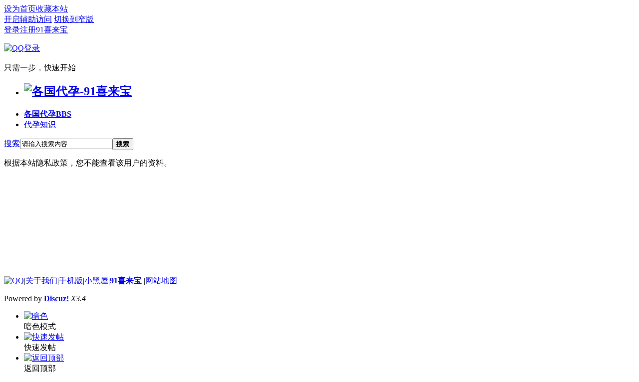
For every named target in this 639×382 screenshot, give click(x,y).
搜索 (12, 143)
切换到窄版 (74, 19)
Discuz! (56, 298)
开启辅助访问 (28, 19)
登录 (12, 29)
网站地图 (161, 280)
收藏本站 (52, 8)
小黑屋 (96, 280)
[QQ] (14, 280)
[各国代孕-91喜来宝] (78, 91)
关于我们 (41, 280)
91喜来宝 (126, 280)
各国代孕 (47, 114)
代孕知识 (40, 124)
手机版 (71, 280)
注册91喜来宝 (44, 29)
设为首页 (20, 8)
